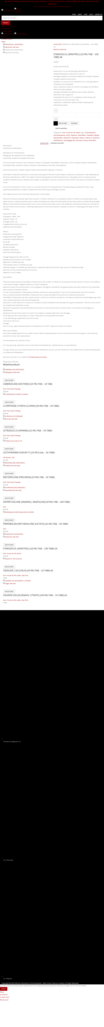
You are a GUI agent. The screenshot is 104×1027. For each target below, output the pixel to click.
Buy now (74, 123)
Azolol (68, 135)
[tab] (44, 143)
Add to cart (63, 123)
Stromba (79, 140)
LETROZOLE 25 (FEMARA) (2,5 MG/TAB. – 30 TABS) (27, 430)
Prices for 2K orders (14, 553)
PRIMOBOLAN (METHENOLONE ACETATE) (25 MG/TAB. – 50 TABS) (35, 524)
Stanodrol (67, 138)
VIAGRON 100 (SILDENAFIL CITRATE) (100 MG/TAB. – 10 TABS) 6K (35, 595)
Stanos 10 (88, 138)
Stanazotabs (58, 138)
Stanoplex (75, 138)
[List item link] (52, 691)
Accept (3, 989)
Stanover (96, 138)
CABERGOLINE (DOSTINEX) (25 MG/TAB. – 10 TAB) (27, 384)
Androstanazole (59, 135)
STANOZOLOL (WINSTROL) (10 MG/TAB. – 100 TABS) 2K (30, 548)
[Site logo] (8, 10)
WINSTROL (92, 140)
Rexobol (74, 135)
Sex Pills (25, 575)
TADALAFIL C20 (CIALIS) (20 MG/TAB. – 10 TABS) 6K (28, 570)
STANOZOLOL (58, 140)
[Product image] (11, 372)
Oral (60, 44)
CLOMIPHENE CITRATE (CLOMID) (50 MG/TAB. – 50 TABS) (31, 406)
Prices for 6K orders (14, 575)
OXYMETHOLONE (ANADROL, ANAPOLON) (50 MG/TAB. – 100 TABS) (36, 502)
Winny (85, 140)
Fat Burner (7, 457)
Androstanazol (90, 133)
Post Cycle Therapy (13, 389)
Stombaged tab (69, 140)
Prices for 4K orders (73, 133)
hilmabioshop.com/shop (37, 357)
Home (56, 44)
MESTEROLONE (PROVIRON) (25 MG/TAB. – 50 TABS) (29, 477)
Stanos (82, 138)
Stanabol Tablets (93, 135)
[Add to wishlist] (5, 376)
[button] (9, 380)
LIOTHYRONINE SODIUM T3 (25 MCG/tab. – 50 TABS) (29, 452)
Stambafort (82, 135)
